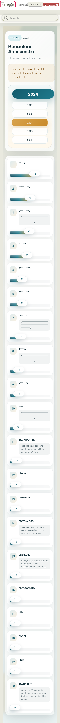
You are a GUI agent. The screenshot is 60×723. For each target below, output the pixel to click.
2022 (30, 105)
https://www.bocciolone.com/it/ (25, 58)
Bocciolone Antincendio (21, 49)
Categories (35, 4)
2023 (30, 113)
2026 (30, 139)
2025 (30, 131)
